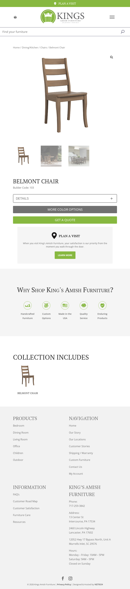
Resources (19, 522)
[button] (111, 57)
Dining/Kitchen (30, 47)
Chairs (43, 47)
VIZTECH (98, 584)
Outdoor (18, 460)
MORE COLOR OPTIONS (65, 209)
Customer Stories (79, 446)
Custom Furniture (79, 460)
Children (18, 453)
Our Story (75, 432)
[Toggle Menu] (112, 17)
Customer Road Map (25, 501)
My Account (76, 473)
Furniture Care (21, 515)
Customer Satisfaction (26, 508)
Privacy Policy (64, 584)
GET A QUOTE (65, 220)
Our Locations (77, 439)
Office (16, 446)
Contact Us (75, 467)
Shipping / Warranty (81, 453)
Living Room (20, 439)
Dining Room (21, 432)
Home (16, 47)
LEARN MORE (65, 255)
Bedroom (18, 425)
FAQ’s (16, 494)
